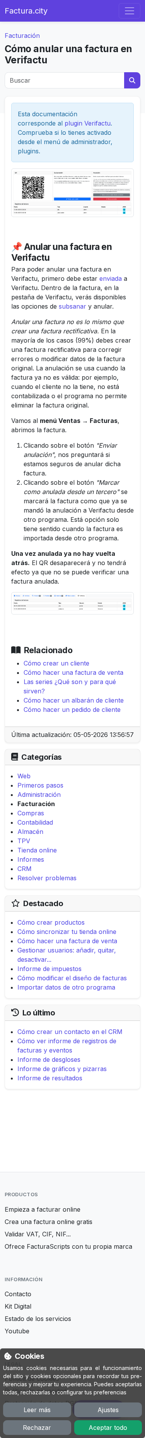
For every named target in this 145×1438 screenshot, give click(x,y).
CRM (24, 869)
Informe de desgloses (48, 1059)
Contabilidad (35, 822)
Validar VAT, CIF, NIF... (38, 1234)
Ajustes (108, 1410)
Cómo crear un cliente (56, 663)
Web (24, 776)
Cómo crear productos (51, 922)
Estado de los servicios (38, 1319)
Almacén (30, 831)
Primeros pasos (40, 785)
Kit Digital (18, 1306)
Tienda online (37, 850)
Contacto (18, 1294)
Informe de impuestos (49, 969)
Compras (30, 813)
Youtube (17, 1331)
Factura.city (26, 10)
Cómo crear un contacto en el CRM (70, 1032)
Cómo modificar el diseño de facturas (72, 978)
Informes (30, 859)
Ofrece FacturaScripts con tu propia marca (68, 1246)
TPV (23, 841)
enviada (110, 278)
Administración (39, 794)
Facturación (22, 35)
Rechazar (37, 1427)
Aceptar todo (108, 1427)
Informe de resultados (49, 1078)
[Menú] (129, 11)
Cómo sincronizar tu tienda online (66, 931)
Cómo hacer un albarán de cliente (74, 700)
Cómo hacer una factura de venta (73, 672)
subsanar (72, 306)
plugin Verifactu (88, 123)
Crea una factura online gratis (48, 1222)
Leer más (37, 1410)
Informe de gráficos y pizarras (62, 1069)
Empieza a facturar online (42, 1209)
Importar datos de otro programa (66, 987)
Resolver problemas (47, 878)
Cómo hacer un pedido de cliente (72, 709)
